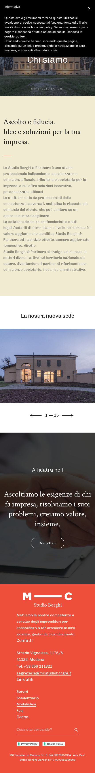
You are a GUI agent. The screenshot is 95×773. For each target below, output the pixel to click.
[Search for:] (47, 729)
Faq (20, 710)
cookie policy (14, 36)
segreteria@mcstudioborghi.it (44, 673)
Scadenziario (28, 698)
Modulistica (26, 704)
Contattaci (48, 543)
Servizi (22, 691)
